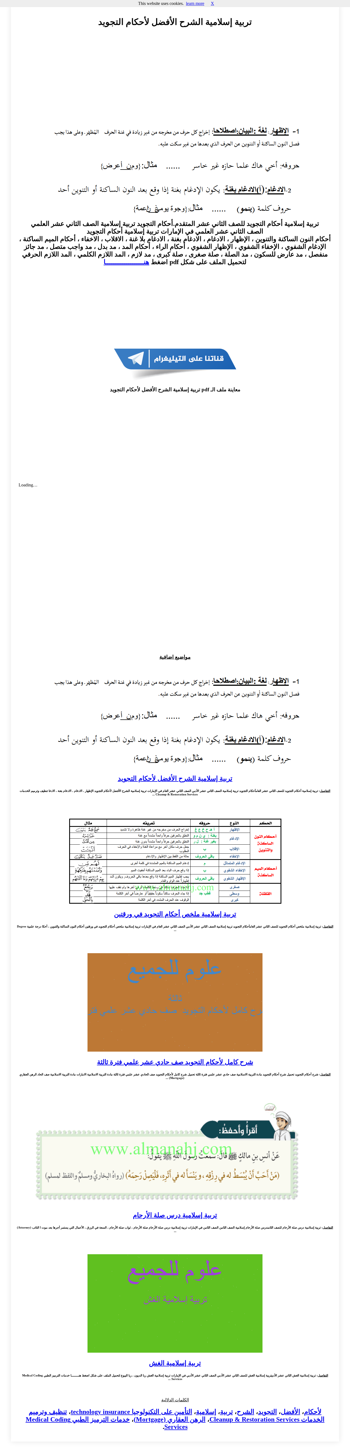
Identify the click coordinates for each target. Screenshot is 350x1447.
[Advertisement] (175, 81)
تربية (226, 1411)
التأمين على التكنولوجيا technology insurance (131, 1411)
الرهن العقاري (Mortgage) (170, 1419)
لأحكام (313, 1411)
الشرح (245, 1411)
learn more (195, 3)
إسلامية (206, 1411)
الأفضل (290, 1411)
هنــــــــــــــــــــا (126, 262)
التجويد (267, 1411)
